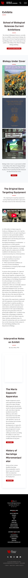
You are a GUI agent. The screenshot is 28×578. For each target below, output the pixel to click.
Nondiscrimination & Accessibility (11, 563)
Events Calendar (14, 525)
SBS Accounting (14, 524)
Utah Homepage (14, 535)
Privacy (7, 565)
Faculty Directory (14, 513)
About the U (12, 565)
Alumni (14, 517)
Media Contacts (19, 565)
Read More (9, 442)
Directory (14, 520)
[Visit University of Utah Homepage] (2, 3)
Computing (14, 522)
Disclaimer (22, 563)
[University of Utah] (14, 551)
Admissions (14, 538)
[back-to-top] (26, 575)
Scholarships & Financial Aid (14, 542)
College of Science (14, 536)
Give (14, 518)
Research (14, 515)
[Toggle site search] (20, 3)
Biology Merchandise (14, 527)
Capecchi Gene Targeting (14, 48)
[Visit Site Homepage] (14, 501)
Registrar (14, 540)
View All (14, 175)
